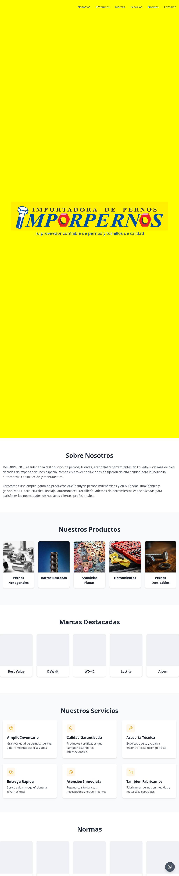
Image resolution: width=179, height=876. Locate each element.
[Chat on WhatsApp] (170, 867)
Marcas (120, 7)
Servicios (136, 7)
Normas (153, 7)
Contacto (170, 7)
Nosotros (84, 7)
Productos (103, 7)
